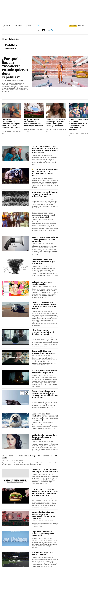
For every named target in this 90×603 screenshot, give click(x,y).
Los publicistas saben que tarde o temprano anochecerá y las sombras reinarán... (43, 515)
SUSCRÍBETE (73, 25)
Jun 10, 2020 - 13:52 (47, 400)
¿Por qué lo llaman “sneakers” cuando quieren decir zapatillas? (15, 68)
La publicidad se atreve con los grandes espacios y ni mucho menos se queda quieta (45, 172)
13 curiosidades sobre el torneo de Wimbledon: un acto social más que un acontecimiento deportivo (78, 125)
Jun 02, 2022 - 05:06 (47, 155)
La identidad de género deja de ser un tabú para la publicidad (44, 437)
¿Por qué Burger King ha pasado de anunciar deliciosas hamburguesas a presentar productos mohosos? (45, 492)
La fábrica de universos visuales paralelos (42, 283)
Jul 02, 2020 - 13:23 (47, 375)
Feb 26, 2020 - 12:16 (47, 498)
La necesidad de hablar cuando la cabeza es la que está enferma (43, 262)
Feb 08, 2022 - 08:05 (50, 286)
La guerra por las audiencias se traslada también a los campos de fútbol (33, 123)
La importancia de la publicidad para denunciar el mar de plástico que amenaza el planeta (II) (45, 417)
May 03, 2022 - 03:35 (47, 199)
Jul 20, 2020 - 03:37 (44, 355)
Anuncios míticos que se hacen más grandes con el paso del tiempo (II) (43, 215)
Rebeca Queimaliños (36, 337)
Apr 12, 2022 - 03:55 (47, 219)
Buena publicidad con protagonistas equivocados (44, 352)
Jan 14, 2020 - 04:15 (47, 557)
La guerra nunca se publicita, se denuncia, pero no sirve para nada (45, 239)
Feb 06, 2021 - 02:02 (47, 337)
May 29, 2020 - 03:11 (47, 422)
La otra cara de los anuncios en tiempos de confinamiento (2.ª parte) (29, 457)
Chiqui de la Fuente (6, 80)
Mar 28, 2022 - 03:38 (47, 243)
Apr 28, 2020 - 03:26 (47, 441)
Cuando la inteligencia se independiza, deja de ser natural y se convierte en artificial (11, 124)
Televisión (14, 39)
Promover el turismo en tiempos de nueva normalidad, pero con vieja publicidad (55, 123)
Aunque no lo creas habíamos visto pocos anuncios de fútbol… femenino (45, 194)
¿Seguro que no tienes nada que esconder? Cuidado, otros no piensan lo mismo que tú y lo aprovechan (45, 149)
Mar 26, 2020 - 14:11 (47, 474)
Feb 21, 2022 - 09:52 (47, 266)
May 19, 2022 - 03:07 (47, 178)
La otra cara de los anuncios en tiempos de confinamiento (45, 471)
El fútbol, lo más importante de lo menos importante (44, 372)
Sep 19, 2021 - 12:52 (47, 311)
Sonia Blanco (35, 355)
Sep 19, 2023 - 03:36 (17, 80)
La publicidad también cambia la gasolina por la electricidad (43, 534)
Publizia (11, 45)
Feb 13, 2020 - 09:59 (47, 520)
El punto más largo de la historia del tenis (42, 554)
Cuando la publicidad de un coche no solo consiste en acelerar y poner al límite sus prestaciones (45, 394)
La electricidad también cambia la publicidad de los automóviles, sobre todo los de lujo (44, 305)
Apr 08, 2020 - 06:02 (17, 460)
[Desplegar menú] (3, 30)
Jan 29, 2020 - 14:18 (47, 538)
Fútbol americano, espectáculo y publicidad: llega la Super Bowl (43, 332)
